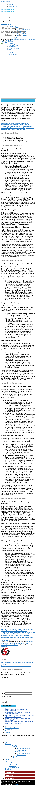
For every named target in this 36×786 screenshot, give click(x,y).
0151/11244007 (10, 772)
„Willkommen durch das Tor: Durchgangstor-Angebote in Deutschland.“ (19, 722)
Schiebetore (17, 751)
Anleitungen (12, 766)
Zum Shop (8, 769)
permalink (4, 646)
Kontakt (7, 732)
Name (3, 693)
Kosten (11, 763)
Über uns (8, 759)
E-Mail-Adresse (6, 697)
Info (6, 761)
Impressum (8, 729)
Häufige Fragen (14, 764)
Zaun (14, 39)
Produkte (8, 24)
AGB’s (7, 726)
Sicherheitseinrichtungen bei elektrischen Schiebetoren (14, 644)
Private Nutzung (22, 750)
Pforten (15, 37)
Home (7, 742)
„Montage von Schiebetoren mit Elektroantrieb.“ (16, 666)
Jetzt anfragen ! (6, 640)
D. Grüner (10, 41)
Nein (17, 784)
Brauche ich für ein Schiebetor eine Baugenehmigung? (16, 709)
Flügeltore (16, 747)
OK (15, 784)
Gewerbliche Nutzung (24, 29)
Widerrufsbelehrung (11, 731)
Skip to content (5, 1)
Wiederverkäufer (14, 767)
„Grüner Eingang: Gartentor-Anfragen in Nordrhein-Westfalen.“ (17, 713)
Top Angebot (9, 775)
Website (3, 702)
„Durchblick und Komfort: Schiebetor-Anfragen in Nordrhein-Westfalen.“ (20, 716)
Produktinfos (13, 26)
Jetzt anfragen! (9, 778)
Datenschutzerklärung (12, 728)
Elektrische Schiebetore (7, 22)
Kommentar (5, 677)
